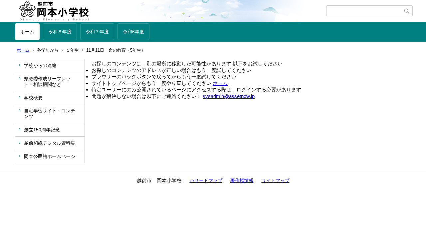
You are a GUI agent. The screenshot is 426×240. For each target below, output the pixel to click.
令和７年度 (97, 31)
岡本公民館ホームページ (49, 156)
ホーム (27, 31)
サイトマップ (276, 180)
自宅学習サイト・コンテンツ (49, 113)
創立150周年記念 (42, 129)
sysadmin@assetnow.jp (229, 96)
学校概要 (33, 97)
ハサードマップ (206, 180)
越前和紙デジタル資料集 (49, 143)
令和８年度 (60, 31)
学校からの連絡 (40, 65)
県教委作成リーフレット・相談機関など (47, 81)
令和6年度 (133, 31)
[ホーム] (170, 11)
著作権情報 (242, 180)
